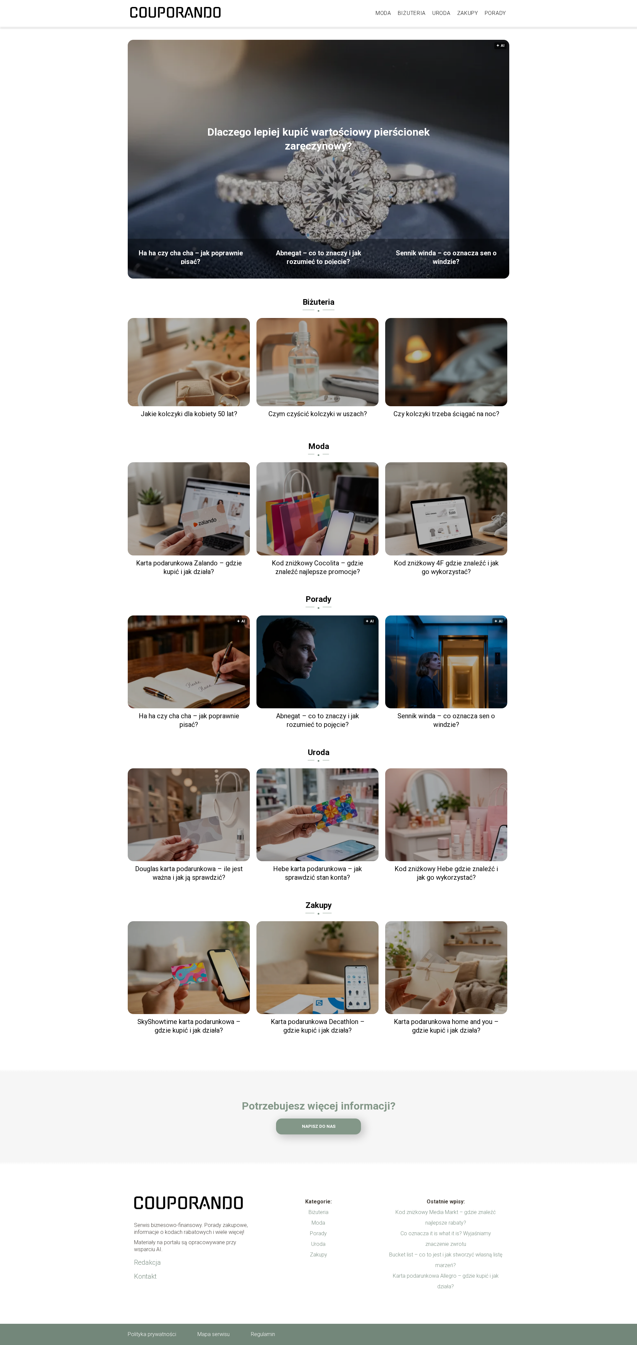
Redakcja (147, 1262)
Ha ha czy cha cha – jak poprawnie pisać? (191, 256)
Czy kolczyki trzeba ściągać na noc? (446, 414)
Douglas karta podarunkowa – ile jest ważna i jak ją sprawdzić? (189, 873)
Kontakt (145, 1276)
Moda (383, 13)
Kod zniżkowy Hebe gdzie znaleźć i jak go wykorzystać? (446, 873)
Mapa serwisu (213, 1334)
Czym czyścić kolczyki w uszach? (317, 414)
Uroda (441, 13)
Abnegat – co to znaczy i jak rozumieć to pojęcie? (318, 256)
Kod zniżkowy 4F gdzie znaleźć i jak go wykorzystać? (446, 567)
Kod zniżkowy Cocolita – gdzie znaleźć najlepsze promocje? (317, 567)
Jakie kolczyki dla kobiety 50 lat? (189, 414)
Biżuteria (412, 13)
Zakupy (467, 13)
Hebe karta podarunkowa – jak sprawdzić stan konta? (317, 873)
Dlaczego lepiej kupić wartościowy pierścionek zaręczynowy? (318, 139)
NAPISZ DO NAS (318, 1126)
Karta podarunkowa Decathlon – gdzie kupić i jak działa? (318, 1026)
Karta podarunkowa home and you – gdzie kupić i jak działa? (446, 1026)
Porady (495, 13)
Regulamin (263, 1334)
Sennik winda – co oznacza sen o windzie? (446, 256)
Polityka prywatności (152, 1334)
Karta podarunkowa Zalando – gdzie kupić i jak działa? (189, 567)
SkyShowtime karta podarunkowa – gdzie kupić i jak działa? (189, 1026)
